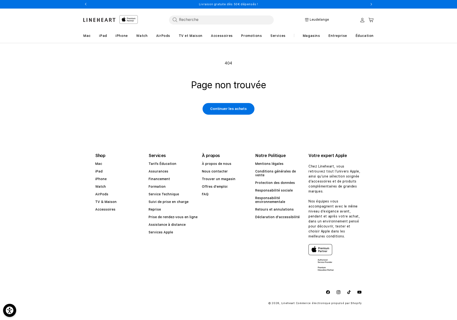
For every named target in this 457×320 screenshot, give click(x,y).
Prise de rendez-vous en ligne (173, 217)
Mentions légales (269, 164)
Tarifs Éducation (162, 164)
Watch (100, 186)
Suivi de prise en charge (169, 202)
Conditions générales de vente (275, 173)
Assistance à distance (167, 224)
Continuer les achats (228, 109)
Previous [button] (85, 4)
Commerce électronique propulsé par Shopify (329, 303)
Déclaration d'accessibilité (277, 217)
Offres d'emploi (215, 186)
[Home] (99, 20)
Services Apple (161, 232)
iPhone (101, 179)
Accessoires (105, 209)
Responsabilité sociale (274, 190)
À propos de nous (216, 164)
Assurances (158, 171)
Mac (98, 164)
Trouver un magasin (218, 179)
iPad (99, 171)
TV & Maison (106, 202)
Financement (159, 179)
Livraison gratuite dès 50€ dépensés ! (228, 4)
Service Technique (164, 194)
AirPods (101, 194)
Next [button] (371, 4)
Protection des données (275, 183)
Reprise (155, 209)
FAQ (205, 194)
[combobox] (221, 19)
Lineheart (288, 303)
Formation (157, 186)
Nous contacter (215, 171)
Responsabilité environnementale (270, 200)
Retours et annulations (274, 209)
